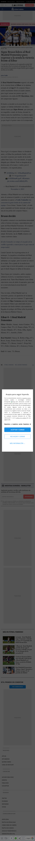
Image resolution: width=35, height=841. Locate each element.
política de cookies (21, 418)
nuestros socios (26, 398)
